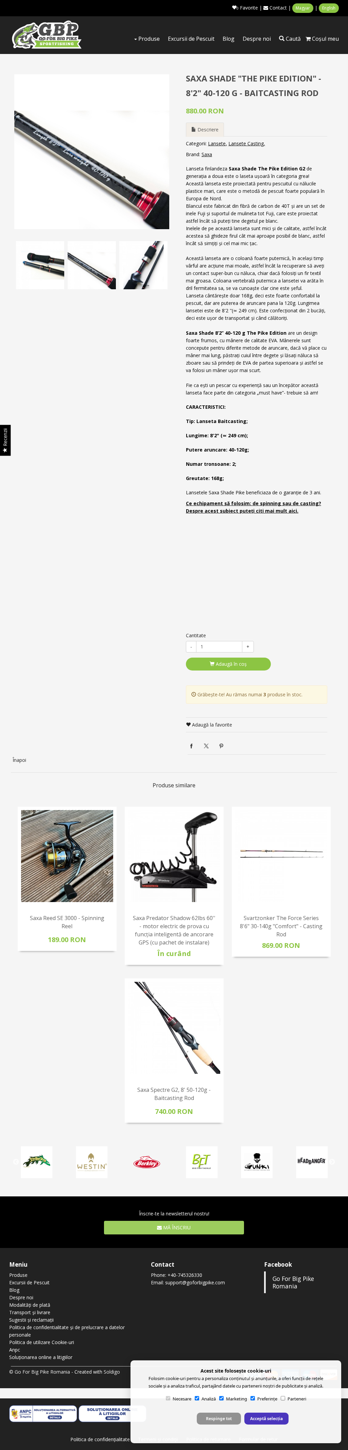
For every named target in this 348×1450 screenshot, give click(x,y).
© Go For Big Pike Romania (39, 1372)
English (328, 8)
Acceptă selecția (266, 1418)
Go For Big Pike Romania (293, 1282)
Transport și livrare (29, 1312)
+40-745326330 (185, 1275)
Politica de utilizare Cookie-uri (41, 1342)
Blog (228, 38)
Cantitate (196, 635)
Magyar (303, 8)
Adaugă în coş (230, 664)
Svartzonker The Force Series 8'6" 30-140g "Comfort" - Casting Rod (281, 926)
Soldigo (112, 1372)
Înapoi (19, 760)
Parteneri (297, 1399)
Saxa (207, 154)
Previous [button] (21, 265)
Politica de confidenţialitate (100, 1439)
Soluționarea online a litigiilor (40, 1357)
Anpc (14, 1349)
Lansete (217, 143)
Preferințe (267, 1399)
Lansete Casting (246, 143)
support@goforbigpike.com (195, 1282)
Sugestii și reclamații (31, 1320)
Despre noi (257, 38)
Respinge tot (219, 1418)
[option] (91, 151)
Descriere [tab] (207, 129)
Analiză (209, 1399)
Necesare (182, 1399)
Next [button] (162, 265)
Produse (148, 38)
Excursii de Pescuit (191, 38)
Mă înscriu (176, 1227)
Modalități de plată (29, 1305)
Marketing (236, 1399)
